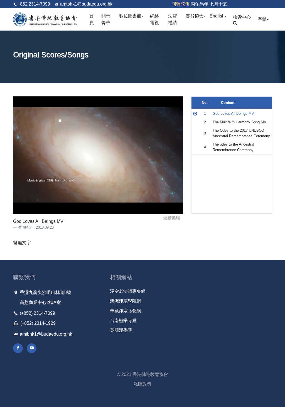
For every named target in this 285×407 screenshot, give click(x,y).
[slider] (110, 207)
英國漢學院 (121, 330)
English (218, 15)
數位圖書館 (131, 15)
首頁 (91, 19)
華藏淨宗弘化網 (125, 310)
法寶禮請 (172, 19)
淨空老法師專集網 (128, 291)
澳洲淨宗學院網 (125, 301)
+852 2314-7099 (34, 4)
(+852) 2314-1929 (37, 323)
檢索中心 (242, 17)
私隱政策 (142, 384)
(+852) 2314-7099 (37, 313)
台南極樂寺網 (123, 320)
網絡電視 (154, 19)
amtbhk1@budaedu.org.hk (86, 4)
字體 (263, 19)
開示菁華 (105, 19)
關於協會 (196, 15)
